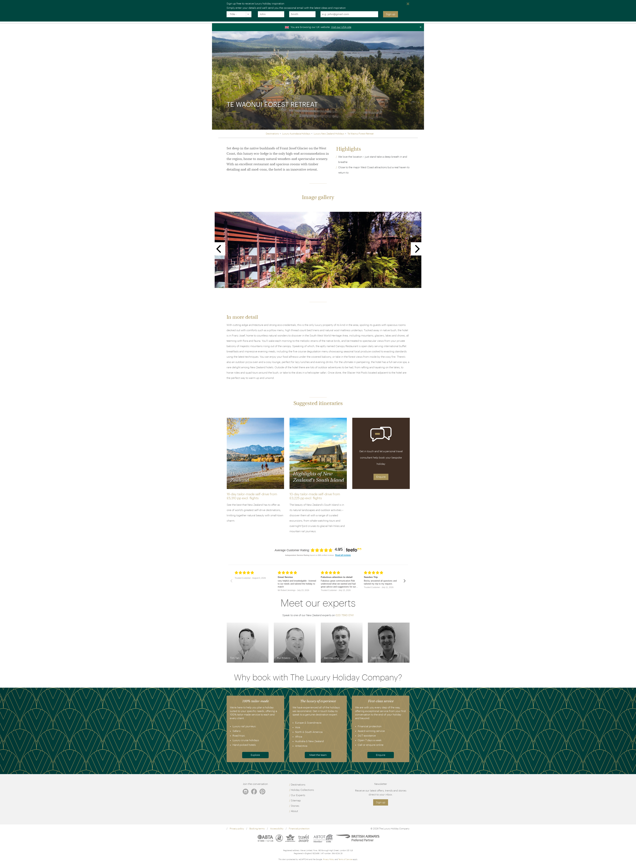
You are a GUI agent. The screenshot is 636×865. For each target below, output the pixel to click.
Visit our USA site (341, 27)
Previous (218, 249)
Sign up (390, 14)
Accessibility (276, 829)
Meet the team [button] (318, 755)
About (294, 811)
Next (417, 249)
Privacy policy (237, 829)
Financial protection (299, 829)
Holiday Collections (302, 790)
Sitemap (296, 800)
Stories (295, 806)
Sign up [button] (380, 802)
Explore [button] (255, 755)
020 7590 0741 (345, 615)
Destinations (298, 784)
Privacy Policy (328, 859)
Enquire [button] (381, 477)
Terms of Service (345, 859)
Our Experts (298, 795)
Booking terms (257, 829)
